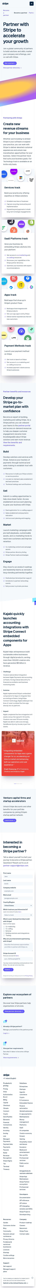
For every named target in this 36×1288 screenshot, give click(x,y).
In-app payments (25, 1114)
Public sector (24, 1163)
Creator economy (26, 1133)
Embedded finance (26, 1103)
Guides (5, 1223)
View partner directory (11, 68)
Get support (7, 1266)
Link (4, 1136)
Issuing (5, 1133)
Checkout (6, 1105)
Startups (23, 1089)
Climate (5, 1108)
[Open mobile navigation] (32, 4)
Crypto (5, 1114)
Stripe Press (24, 1231)
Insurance (23, 1147)
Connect (6, 1111)
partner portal (24, 425)
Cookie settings (8, 1255)
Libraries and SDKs (26, 1209)
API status (23, 1203)
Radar (5, 1153)
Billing (5, 1100)
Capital (5, 1103)
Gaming (22, 1139)
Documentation (25, 1197)
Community (7, 1231)
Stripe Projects (25, 1212)
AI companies (24, 1130)
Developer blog (25, 1214)
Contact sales (24, 1234)
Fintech (22, 1136)
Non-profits (24, 1155)
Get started (9, 63)
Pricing (5, 1089)
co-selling (10, 257)
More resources (8, 1258)
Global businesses (26, 1111)
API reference (24, 1200)
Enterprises (24, 1086)
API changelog (25, 1206)
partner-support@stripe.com (15, 865)
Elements (6, 1120)
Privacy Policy (28, 975)
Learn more (9, 820)
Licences (6, 1250)
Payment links (8, 1144)
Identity (6, 1128)
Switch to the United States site (14, 1283)
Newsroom (23, 1228)
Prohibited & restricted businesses (7, 1244)
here (19, 912)
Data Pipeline (7, 1117)
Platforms (23, 1125)
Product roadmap (26, 1223)
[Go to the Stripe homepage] (5, 1075)
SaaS (21, 1128)
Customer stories (9, 1225)
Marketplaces (24, 1117)
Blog (4, 1228)
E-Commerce (24, 1100)
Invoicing (6, 1130)
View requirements (10, 1057)
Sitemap (6, 1252)
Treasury (6, 1169)
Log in (5, 1033)
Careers (22, 1225)
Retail (22, 1166)
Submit (7, 970)
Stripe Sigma (7, 1161)
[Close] (32, 1278)
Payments (6, 1147)
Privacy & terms (8, 1239)
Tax (4, 1164)
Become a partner (20, 13)
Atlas (5, 1092)
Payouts (6, 1150)
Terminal (6, 1166)
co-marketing (22, 255)
